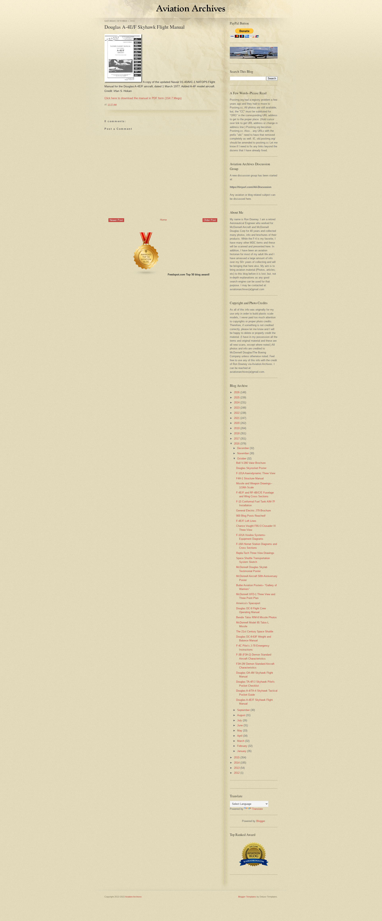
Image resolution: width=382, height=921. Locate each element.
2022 (237, 412)
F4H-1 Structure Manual (250, 478)
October (241, 458)
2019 (237, 428)
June (240, 725)
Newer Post (116, 220)
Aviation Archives (133, 896)
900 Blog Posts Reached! (251, 515)
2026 (237, 392)
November (243, 453)
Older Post (210, 220)
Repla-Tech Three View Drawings (255, 552)
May (239, 730)
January (241, 751)
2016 (237, 443)
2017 (237, 438)
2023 (237, 407)
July (239, 720)
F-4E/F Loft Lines (246, 520)
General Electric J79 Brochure (253, 510)
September (243, 710)
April (239, 735)
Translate (257, 808)
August (241, 715)
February (242, 745)
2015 (237, 757)
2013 (237, 767)
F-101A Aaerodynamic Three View (255, 473)
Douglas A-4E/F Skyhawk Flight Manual (144, 27)
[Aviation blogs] (146, 274)
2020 (237, 423)
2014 (237, 762)
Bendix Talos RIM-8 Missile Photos (256, 617)
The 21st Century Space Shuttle (254, 631)
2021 (237, 418)
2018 (237, 433)
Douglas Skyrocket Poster (251, 468)
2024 (237, 402)
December (243, 448)
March (240, 740)
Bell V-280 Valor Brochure (251, 462)
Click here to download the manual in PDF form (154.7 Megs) (143, 98)
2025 (237, 397)
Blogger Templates (247, 896)
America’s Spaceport (248, 603)
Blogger (260, 821)
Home (163, 219)
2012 (237, 772)
